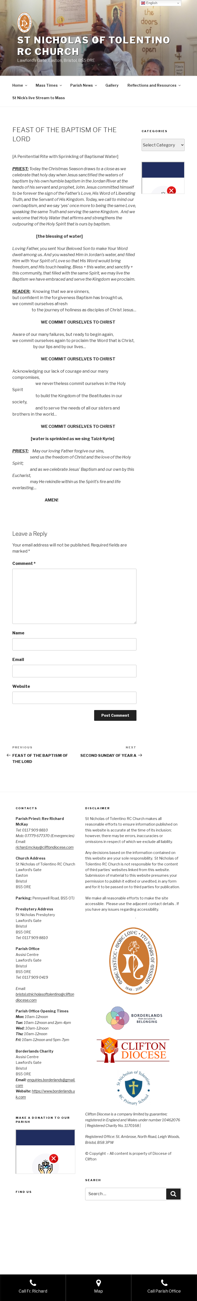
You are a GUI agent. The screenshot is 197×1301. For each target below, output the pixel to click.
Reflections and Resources (151, 85)
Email (18, 659)
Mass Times (47, 85)
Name (18, 633)
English (151, 3)
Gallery (112, 85)
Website (21, 686)
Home (17, 85)
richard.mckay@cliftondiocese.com (45, 847)
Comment (24, 563)
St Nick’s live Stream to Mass (38, 98)
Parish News (81, 85)
